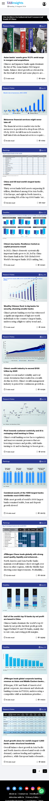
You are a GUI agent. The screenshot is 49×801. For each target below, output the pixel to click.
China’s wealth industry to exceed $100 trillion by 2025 (21, 369)
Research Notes (8, 26)
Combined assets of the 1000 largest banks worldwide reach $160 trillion (24, 494)
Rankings (6, 150)
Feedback (34, 795)
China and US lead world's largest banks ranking (22, 183)
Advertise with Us (16, 799)
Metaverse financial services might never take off (22, 120)
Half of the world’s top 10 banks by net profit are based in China (24, 617)
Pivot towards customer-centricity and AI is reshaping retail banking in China (23, 432)
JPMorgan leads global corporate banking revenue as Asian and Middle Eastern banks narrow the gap (24, 680)
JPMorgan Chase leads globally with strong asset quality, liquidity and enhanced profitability (23, 555)
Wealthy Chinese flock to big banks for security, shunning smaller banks (21, 307)
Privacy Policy (32, 799)
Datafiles (6, 212)
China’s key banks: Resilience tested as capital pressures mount (22, 245)
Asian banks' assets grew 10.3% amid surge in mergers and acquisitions (24, 58)
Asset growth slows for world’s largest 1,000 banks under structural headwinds (24, 742)
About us (13, 795)
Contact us (23, 795)
